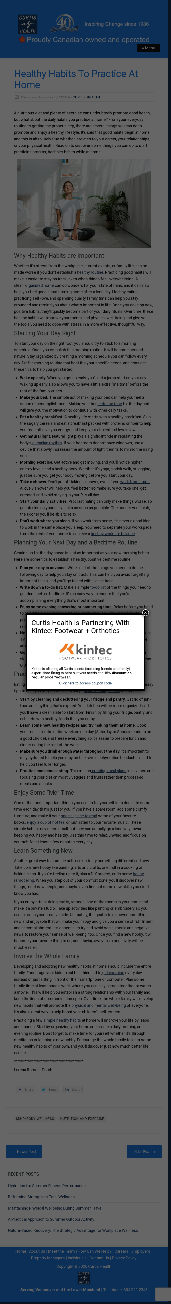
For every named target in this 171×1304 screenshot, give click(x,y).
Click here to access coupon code (85, 683)
